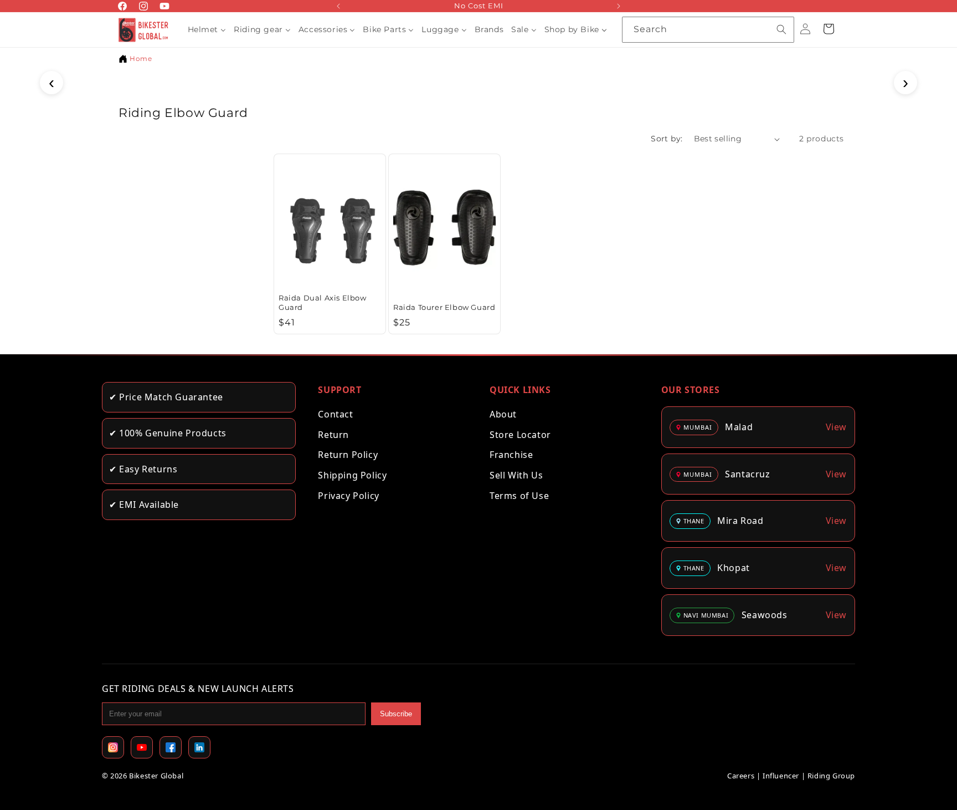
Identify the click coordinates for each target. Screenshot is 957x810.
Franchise (511, 455)
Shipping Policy (352, 475)
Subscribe (396, 714)
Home (141, 58)
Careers (740, 776)
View (836, 427)
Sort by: (666, 139)
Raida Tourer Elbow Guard (444, 307)
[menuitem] (207, 29)
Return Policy (348, 455)
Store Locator (520, 435)
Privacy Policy (348, 496)
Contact (335, 414)
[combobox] (708, 29)
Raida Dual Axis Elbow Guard (323, 302)
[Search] (781, 29)
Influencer (781, 776)
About (503, 414)
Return (333, 435)
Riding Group (831, 776)
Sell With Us (516, 475)
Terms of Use (519, 496)
